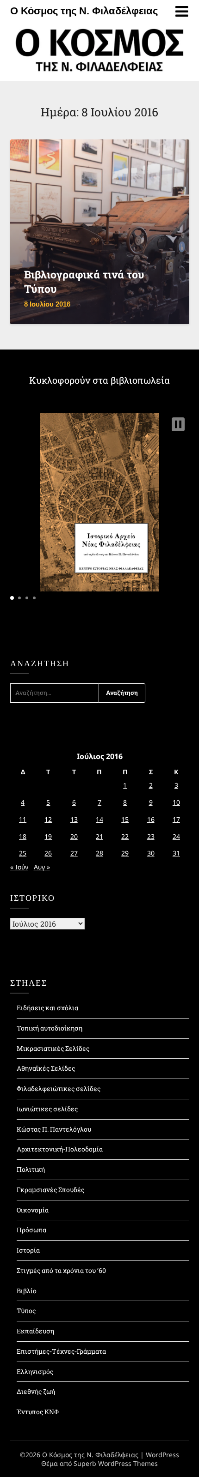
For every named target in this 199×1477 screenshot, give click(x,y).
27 (74, 853)
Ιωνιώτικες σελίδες (47, 1108)
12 (48, 819)
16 (151, 819)
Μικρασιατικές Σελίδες (53, 1048)
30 (151, 853)
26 (48, 853)
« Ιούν (19, 866)
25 (22, 853)
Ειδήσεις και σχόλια (47, 1007)
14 (99, 819)
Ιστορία (28, 1250)
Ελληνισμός (35, 1371)
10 (176, 802)
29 (125, 853)
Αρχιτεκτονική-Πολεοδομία (60, 1149)
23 (151, 836)
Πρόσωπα (31, 1229)
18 (22, 836)
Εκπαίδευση (35, 1330)
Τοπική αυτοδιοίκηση (49, 1028)
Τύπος (26, 1310)
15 (125, 819)
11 (22, 819)
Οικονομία (33, 1210)
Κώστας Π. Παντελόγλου (54, 1129)
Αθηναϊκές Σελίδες (46, 1068)
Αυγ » (42, 866)
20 (74, 836)
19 (48, 836)
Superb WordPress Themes (116, 1463)
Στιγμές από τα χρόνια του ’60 (61, 1270)
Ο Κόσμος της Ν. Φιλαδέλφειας (84, 11)
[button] (178, 424)
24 (176, 836)
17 (176, 819)
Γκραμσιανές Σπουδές (50, 1189)
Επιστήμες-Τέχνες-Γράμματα (61, 1351)
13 (74, 819)
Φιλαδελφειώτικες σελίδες (58, 1088)
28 (99, 853)
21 (99, 836)
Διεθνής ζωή (36, 1391)
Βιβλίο (27, 1290)
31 (176, 853)
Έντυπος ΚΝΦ (38, 1411)
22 (125, 836)
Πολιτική (31, 1169)
